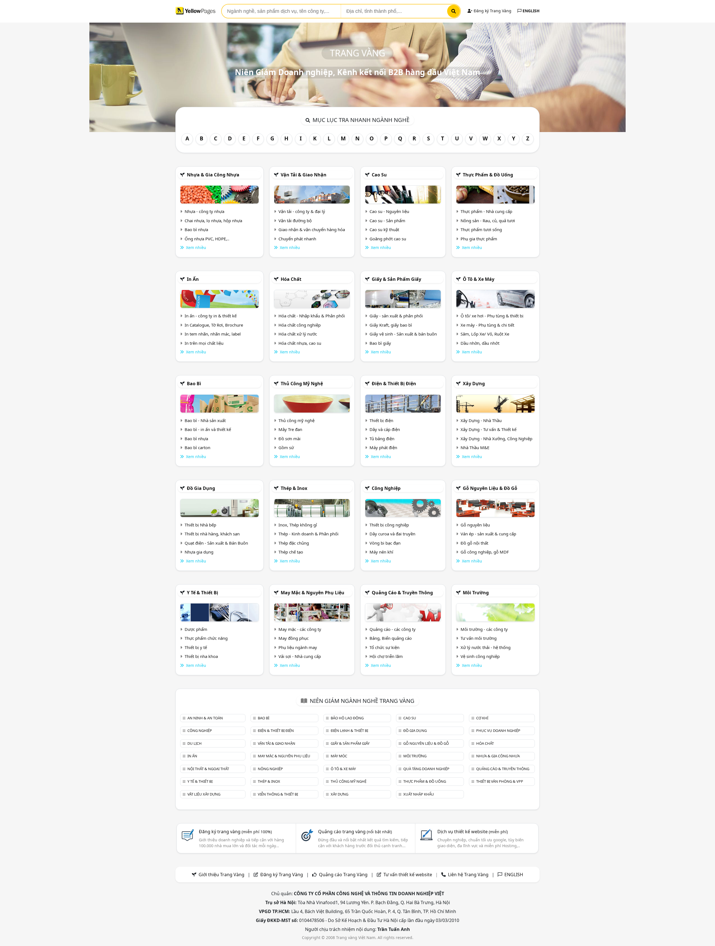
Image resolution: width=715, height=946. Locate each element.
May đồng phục (293, 638)
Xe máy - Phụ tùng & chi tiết (487, 325)
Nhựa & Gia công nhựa (213, 175)
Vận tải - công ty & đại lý (301, 211)
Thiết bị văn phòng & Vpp (499, 781)
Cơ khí (482, 717)
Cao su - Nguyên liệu (389, 211)
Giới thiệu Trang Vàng (221, 874)
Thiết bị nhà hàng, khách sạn (212, 534)
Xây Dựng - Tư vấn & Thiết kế (488, 429)
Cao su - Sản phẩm (387, 220)
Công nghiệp (386, 488)
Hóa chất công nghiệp (299, 325)
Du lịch (194, 743)
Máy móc (339, 755)
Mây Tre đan (290, 429)
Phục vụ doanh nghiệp (498, 730)
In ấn (193, 279)
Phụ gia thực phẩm (479, 238)
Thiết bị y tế (196, 647)
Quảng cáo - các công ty (393, 629)
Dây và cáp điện (385, 429)
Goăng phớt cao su (388, 238)
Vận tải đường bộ (295, 220)
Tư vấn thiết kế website (408, 874)
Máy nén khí (381, 552)
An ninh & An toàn (205, 717)
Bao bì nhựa (196, 229)
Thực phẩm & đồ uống (488, 175)
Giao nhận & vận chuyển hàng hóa (311, 229)
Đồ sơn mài (289, 438)
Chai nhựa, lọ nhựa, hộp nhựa (213, 220)
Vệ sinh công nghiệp (480, 656)
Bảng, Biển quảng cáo (391, 638)
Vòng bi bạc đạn (385, 543)
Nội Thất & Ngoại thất (208, 768)
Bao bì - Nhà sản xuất (205, 420)
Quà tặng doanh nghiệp (426, 768)
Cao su (379, 175)
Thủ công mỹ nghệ (302, 383)
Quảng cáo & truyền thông (402, 593)
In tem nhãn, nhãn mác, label (213, 334)
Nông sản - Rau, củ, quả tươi (488, 220)
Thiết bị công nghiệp (389, 525)
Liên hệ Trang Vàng (468, 874)
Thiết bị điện (381, 420)
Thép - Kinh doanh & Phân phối (308, 534)
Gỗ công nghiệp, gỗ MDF (485, 552)
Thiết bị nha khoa (201, 656)
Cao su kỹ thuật (384, 229)
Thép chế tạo (290, 552)
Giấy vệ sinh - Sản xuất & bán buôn (403, 334)
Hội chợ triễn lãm (386, 656)
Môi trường (476, 593)
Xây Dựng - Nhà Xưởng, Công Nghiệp (496, 438)
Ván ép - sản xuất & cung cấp (488, 534)
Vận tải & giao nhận (303, 175)
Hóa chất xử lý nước (297, 334)
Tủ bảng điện (382, 438)
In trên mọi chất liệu (204, 343)
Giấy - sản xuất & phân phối (396, 315)
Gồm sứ (286, 447)
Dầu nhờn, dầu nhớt (480, 343)
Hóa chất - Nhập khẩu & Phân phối (311, 315)
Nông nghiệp (270, 768)
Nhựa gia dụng (199, 552)
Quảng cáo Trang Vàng (343, 874)
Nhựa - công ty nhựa (204, 211)
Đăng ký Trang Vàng (492, 10)
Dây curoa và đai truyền (392, 534)
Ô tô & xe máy (478, 279)
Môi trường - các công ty (484, 629)
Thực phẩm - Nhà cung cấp (486, 211)
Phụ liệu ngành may (297, 647)
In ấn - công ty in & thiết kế (211, 315)
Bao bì (194, 383)
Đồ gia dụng (201, 488)
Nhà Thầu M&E (475, 447)
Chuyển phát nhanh (297, 238)
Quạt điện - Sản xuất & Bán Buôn (216, 543)
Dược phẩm (196, 629)
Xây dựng (474, 383)
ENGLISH (530, 10)
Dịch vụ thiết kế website (472, 831)
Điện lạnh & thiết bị (349, 730)
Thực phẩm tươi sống (481, 229)
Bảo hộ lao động (347, 717)
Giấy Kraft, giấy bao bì (391, 325)
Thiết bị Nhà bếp (200, 525)
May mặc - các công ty (299, 629)
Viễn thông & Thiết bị (278, 794)
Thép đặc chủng (293, 543)
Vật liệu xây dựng (203, 794)
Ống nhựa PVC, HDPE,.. (207, 238)
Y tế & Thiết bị (202, 593)
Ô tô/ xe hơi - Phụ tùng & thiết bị (492, 315)
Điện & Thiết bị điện (394, 383)
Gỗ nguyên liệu (475, 525)
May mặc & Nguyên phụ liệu (312, 593)
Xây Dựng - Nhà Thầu (481, 420)
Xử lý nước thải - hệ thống (486, 647)
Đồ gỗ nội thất (474, 543)
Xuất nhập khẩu (418, 794)
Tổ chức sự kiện (384, 647)
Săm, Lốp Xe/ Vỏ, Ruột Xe (485, 334)
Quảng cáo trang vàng (355, 831)
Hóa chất (291, 279)
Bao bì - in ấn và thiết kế (208, 429)
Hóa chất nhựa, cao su (299, 343)
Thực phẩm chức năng (206, 638)
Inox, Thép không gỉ (297, 525)
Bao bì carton (197, 447)
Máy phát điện (383, 447)
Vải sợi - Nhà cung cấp (299, 656)
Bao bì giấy (380, 343)
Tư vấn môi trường (479, 638)
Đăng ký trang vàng (235, 831)
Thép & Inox (294, 488)
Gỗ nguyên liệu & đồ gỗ (490, 488)
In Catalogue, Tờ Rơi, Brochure (214, 325)
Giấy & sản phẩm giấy (396, 279)
